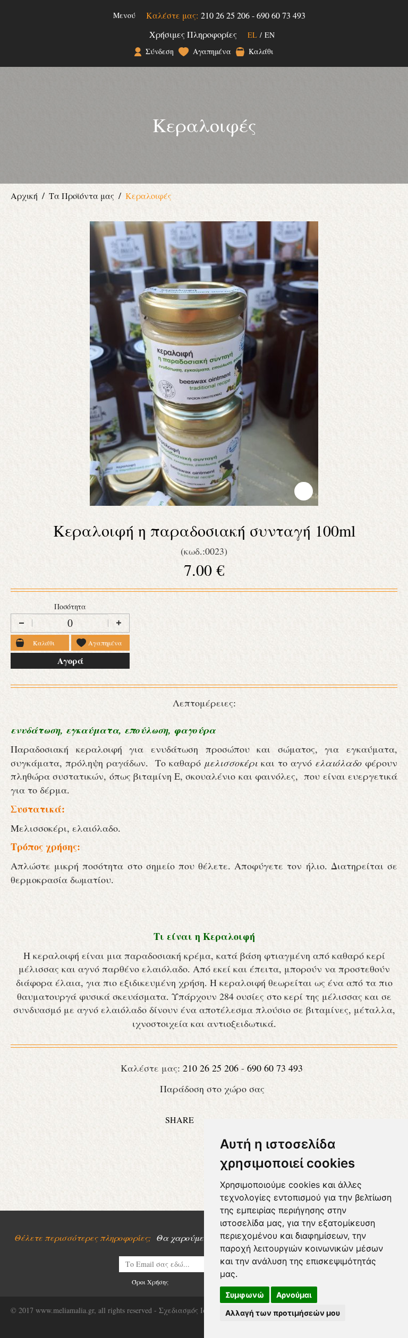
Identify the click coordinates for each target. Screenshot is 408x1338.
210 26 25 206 (225, 15)
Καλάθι (261, 51)
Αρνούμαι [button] (294, 1294)
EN (270, 35)
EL (252, 35)
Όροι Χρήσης (150, 1281)
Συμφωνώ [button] (244, 1294)
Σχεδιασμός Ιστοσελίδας (200, 1310)
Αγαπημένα (212, 51)
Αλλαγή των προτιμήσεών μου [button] (282, 1312)
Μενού (124, 15)
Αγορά (70, 660)
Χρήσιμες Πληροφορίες (193, 34)
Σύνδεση (159, 51)
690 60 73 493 (281, 15)
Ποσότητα (70, 606)
